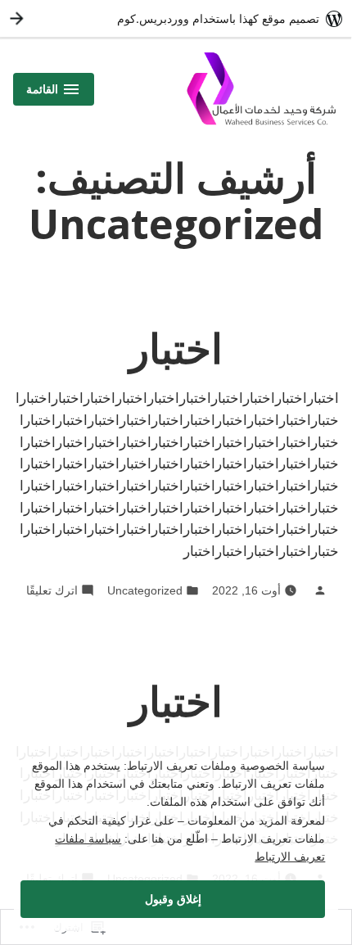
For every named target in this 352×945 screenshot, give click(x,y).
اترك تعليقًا (52, 590)
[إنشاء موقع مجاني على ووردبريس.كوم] (176, 18)
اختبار (176, 348)
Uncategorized (145, 590)
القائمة (53, 93)
